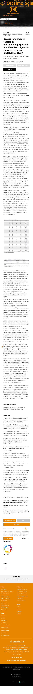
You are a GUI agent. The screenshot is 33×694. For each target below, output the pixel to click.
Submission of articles (22, 591)
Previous (3, 618)
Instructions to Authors (22, 589)
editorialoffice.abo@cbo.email (18, 660)
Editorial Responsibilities (22, 596)
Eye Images (3, 622)
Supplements (4, 620)
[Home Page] (16, 3)
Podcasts (19, 609)
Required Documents (22, 593)
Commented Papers (5, 625)
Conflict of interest (21, 600)
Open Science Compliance (7, 591)
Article (10, 69)
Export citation (8, 538)
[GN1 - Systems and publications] (21, 682)
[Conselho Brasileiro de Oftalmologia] (13, 10)
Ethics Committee (5, 603)
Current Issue (4, 615)
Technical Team (4, 607)
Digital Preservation (5, 598)
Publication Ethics (5, 593)
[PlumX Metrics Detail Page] (5, 568)
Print (23, 520)
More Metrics (4, 609)
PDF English (16, 524)
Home (2, 27)
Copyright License (5, 605)
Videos (18, 606)
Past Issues (7, 27)
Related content (10, 65)
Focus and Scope (5, 596)
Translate (13, 21)
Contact (18, 613)
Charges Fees (20, 598)
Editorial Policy (4, 600)
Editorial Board (4, 633)
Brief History (3, 589)
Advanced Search (5, 627)
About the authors (23, 65)
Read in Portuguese (10, 520)
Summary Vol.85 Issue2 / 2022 (16, 27)
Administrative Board (5, 635)
